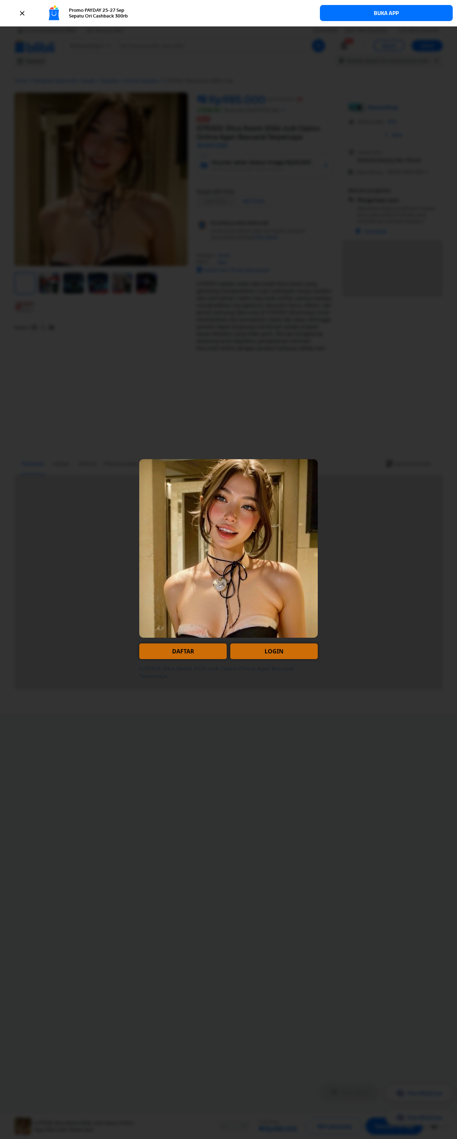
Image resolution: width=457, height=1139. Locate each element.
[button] (228, 13)
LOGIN (274, 651)
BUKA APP (386, 13)
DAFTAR (183, 651)
